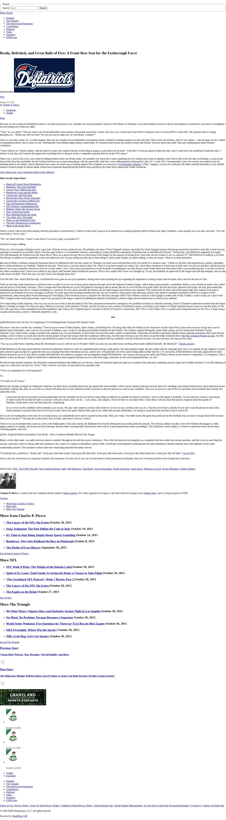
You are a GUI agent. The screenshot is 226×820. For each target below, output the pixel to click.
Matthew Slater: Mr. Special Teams (23, 209)
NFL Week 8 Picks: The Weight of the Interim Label (39, 567)
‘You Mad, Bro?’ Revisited (19, 217)
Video (9, 32)
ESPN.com (11, 37)
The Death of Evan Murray (24, 547)
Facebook (11, 110)
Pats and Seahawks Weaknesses (21, 203)
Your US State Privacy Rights (44, 805)
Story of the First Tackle (18, 212)
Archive (4, 498)
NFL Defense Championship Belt (22, 206)
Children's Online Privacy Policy (77, 805)
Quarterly (10, 34)
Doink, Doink (186, 343)
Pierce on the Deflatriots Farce (21, 220)
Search (5, 8)
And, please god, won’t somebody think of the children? (27, 172)
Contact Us (196, 805)
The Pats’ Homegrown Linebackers (23, 223)
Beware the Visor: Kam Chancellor (23, 198)
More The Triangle (15, 509)
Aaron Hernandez (103, 469)
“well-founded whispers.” (130, 164)
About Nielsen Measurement (128, 805)
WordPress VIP (19, 816)
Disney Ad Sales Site (214, 805)
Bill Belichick (74, 469)
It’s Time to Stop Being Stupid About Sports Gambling (41, 535)
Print (2, 118)
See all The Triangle (10, 642)
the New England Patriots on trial (198, 335)
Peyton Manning (170, 469)
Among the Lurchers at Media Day (23, 201)
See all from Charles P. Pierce (14, 553)
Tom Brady (87, 469)
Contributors (12, 26)
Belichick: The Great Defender (21, 187)
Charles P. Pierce (11, 105)
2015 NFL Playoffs (28, 469)
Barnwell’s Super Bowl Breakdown (23, 184)
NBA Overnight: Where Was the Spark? (32, 630)
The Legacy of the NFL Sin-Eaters (28, 522)
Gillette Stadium (187, 469)
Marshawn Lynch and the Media (22, 192)
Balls (63, 469)
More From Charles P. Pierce (20, 503)
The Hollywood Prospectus (19, 23)
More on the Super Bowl (18, 225)
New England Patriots (49, 469)
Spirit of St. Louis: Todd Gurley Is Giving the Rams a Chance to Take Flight (54, 573)
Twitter (9, 113)
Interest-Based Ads (104, 805)
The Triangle (12, 21)
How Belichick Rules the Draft (21, 214)
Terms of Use (6, 805)
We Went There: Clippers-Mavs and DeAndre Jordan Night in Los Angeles (53, 611)
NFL (2, 97)
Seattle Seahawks (121, 469)
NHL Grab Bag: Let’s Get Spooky (28, 636)
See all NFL (6, 598)
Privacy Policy (22, 805)
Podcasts (10, 29)
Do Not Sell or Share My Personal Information (166, 805)
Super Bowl (137, 469)
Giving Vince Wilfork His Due (21, 189)
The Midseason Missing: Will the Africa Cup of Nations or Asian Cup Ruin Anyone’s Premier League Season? (57, 676)
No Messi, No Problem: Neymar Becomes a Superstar (40, 617)
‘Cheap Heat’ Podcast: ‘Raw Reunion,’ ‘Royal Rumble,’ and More (34, 654)
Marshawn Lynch (152, 469)
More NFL (11, 506)
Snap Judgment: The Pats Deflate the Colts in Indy (38, 528)
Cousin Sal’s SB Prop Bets (19, 195)
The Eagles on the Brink (22, 591)
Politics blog (150, 493)
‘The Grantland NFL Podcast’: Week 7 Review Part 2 (40, 579)
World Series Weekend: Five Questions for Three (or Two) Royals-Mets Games (55, 623)
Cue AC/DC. (188, 453)
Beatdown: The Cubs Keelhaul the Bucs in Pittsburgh (40, 541)
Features (10, 18)
